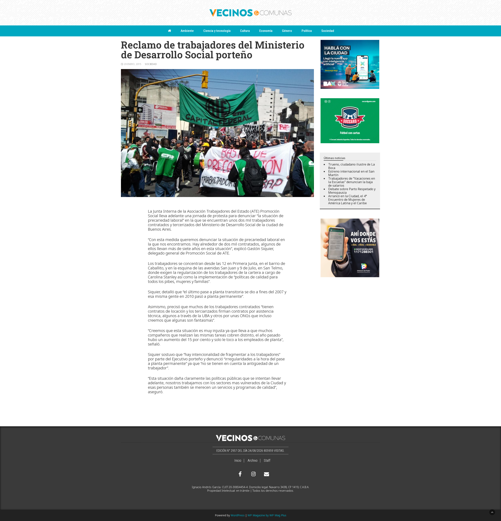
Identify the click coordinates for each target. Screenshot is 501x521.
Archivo (253, 461)
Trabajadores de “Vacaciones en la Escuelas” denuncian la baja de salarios (351, 182)
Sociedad (327, 31)
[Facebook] (240, 474)
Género (287, 31)
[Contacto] (265, 474)
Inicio (237, 461)
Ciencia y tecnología (217, 31)
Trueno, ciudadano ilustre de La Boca (351, 166)
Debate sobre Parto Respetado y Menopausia (352, 191)
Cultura (245, 31)
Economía (265, 31)
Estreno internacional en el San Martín (351, 173)
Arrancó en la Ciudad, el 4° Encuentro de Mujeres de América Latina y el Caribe (347, 199)
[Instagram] (252, 474)
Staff (267, 461)
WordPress (238, 515)
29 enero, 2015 (132, 64)
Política (307, 31)
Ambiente (187, 31)
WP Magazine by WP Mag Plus (267, 515)
